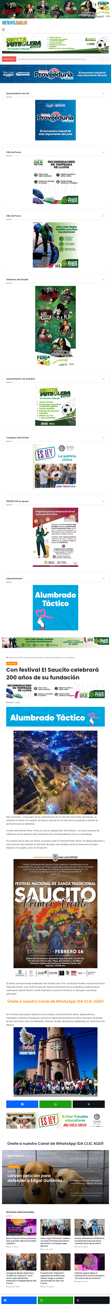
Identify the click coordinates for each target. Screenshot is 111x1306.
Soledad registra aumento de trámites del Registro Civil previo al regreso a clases (52, 59)
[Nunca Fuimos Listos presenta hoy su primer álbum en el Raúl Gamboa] (21, 1227)
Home (10, 657)
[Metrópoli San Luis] (15, 22)
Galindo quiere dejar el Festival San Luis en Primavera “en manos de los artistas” (89, 1276)
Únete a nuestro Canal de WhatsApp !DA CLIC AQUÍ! (55, 1001)
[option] (55, 1177)
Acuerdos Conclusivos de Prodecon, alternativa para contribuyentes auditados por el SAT (35, 1178)
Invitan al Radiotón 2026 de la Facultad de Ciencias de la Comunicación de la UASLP (89, 1241)
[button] (55, 772)
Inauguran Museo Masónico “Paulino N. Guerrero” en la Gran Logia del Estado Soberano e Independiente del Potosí (21, 1278)
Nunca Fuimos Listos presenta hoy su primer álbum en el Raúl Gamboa (21, 1241)
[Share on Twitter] (89, 1104)
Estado (12, 1167)
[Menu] (3, 30)
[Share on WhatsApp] (55, 1104)
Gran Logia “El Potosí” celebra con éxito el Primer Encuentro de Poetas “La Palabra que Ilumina (55, 1242)
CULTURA (19, 657)
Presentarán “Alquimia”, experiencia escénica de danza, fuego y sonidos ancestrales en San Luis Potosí (52, 1278)
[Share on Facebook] (22, 1104)
